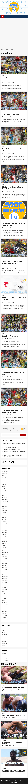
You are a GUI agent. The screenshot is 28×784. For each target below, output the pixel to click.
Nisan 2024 (4, 532)
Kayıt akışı (4, 655)
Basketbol (4, 628)
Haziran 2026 (5, 475)
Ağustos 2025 (5, 497)
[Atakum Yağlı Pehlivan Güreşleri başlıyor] (14, 703)
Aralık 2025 (4, 488)
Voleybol (4, 641)
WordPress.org (5, 660)
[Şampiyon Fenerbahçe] (14, 323)
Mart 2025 (4, 508)
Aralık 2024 (4, 515)
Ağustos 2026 (5, 471)
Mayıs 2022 (4, 582)
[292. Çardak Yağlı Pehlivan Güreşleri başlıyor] (14, 730)
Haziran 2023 (5, 554)
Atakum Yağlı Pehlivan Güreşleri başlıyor (10, 447)
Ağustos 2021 (5, 602)
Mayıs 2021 (4, 609)
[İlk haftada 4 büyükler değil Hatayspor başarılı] (14, 248)
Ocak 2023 (4, 565)
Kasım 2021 (4, 596)
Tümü (3, 636)
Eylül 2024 (4, 521)
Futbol (3, 75)
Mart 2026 (4, 482)
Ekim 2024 (4, 519)
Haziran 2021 (5, 607)
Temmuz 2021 (5, 604)
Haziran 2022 (5, 580)
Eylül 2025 (4, 495)
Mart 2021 (4, 613)
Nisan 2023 (4, 558)
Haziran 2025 (5, 501)
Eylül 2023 (4, 547)
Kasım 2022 (4, 569)
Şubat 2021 (4, 615)
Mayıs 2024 (4, 530)
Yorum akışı (4, 658)
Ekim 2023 (4, 545)
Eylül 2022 (4, 574)
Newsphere (24, 781)
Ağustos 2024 (5, 523)
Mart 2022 (4, 587)
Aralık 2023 (4, 541)
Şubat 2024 (4, 537)
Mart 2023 (4, 561)
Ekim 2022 (4, 572)
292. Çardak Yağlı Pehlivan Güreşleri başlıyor (11, 449)
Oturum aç (4, 653)
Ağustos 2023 (5, 550)
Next (17, 430)
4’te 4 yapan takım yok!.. (11, 114)
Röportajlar (4, 634)
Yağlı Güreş (4, 643)
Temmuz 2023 (5, 552)
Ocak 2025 (4, 512)
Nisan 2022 (4, 585)
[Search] (26, 16)
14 (10, 430)
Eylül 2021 (4, 600)
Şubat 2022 (4, 589)
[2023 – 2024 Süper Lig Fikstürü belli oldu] (14, 285)
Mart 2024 (4, 534)
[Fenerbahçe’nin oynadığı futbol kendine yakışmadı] (14, 397)
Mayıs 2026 (4, 477)
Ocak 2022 (4, 591)
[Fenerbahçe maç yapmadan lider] (14, 136)
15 (13, 430)
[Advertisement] (14, 33)
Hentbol (3, 632)
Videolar (3, 639)
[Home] (2, 17)
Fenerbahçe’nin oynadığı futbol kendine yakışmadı (13, 411)
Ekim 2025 (4, 493)
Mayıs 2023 (4, 556)
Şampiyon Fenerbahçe (10, 336)
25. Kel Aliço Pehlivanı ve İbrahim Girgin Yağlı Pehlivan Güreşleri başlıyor (13, 688)
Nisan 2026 (4, 480)
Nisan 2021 (4, 611)
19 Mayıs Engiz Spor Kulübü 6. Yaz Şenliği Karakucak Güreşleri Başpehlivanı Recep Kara (13, 772)
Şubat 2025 (4, 510)
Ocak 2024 (4, 539)
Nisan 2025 (4, 506)
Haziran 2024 (5, 528)
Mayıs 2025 (4, 504)
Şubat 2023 (4, 563)
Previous (5, 428)
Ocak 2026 (4, 486)
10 (16, 428)
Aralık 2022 (4, 567)
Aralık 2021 (4, 593)
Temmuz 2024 (5, 526)
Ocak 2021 (4, 617)
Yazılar (3, 221)
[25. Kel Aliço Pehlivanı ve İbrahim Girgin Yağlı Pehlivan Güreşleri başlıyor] (14, 675)
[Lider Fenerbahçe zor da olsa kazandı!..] (14, 65)
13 (24, 428)
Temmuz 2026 (5, 473)
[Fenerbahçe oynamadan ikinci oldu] (14, 359)
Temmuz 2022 (5, 578)
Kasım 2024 (4, 517)
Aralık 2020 (4, 620)
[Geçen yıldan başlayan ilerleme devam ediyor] (14, 210)
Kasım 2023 (4, 543)
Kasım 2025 (4, 490)
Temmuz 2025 (5, 499)
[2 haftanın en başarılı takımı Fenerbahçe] (14, 174)
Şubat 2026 (4, 484)
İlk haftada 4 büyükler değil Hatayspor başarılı (12, 262)
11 (19, 428)
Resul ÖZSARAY (11, 82)
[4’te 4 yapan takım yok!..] (14, 101)
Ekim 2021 (4, 598)
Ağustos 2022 (5, 576)
